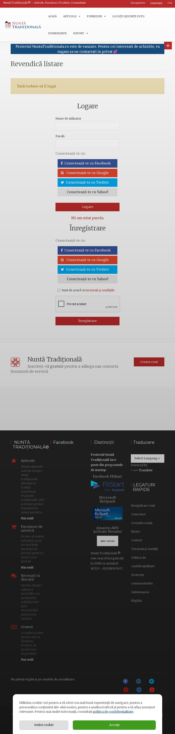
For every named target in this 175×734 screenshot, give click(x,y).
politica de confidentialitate (113, 712)
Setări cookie (44, 725)
